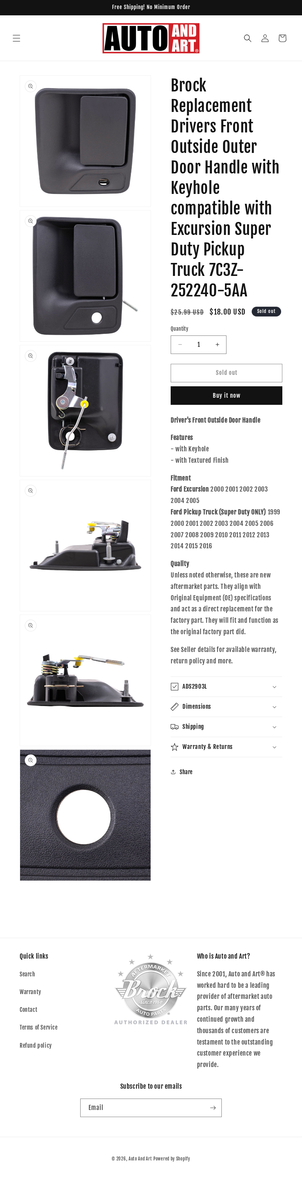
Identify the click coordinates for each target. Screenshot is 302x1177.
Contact (28, 1009)
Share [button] (186, 772)
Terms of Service (39, 1027)
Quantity (179, 329)
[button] (16, 38)
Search (27, 974)
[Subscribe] (212, 1108)
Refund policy (36, 1045)
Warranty (30, 992)
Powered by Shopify (171, 1159)
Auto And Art (140, 1159)
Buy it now (227, 395)
